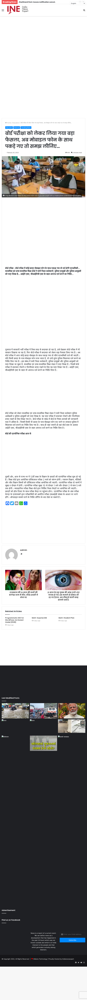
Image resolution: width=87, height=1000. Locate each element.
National (16, 127)
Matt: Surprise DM (39, 618)
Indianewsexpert (68, 959)
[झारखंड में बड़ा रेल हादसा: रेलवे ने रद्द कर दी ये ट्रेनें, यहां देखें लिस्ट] (43, 710)
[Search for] (84, 11)
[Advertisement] (43, 34)
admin (23, 550)
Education (15, 123)
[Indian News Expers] (17, 10)
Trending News (26, 127)
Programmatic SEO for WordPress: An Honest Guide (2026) (14, 620)
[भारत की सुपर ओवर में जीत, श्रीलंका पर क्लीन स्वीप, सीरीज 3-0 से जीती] (43, 727)
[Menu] (3, 11)
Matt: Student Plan (66, 618)
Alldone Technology (40, 959)
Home (9, 123)
